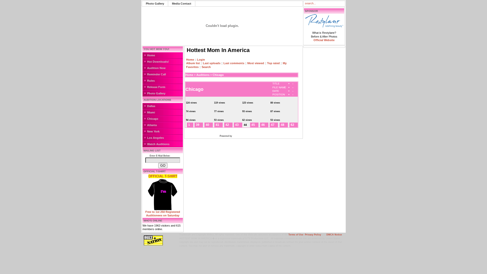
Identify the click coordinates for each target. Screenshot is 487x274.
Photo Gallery (155, 3)
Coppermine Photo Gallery (248, 136)
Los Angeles (155, 137)
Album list (193, 63)
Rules (151, 80)
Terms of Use (295, 234)
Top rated (273, 63)
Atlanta (152, 125)
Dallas (151, 106)
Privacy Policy (313, 234)
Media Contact (181, 3)
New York (153, 131)
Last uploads (211, 63)
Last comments (233, 63)
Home (151, 55)
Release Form (156, 87)
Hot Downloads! (158, 61)
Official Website (324, 40)
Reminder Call (156, 74)
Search (206, 66)
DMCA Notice (334, 234)
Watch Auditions (158, 144)
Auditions (203, 74)
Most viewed (255, 63)
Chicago (152, 118)
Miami (151, 112)
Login (201, 59)
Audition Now (156, 68)
